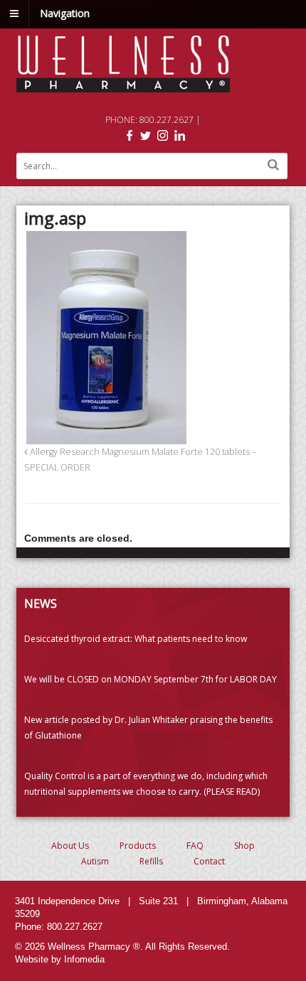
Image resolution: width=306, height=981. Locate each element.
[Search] (273, 164)
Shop (244, 846)
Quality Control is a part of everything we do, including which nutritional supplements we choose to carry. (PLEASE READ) (146, 784)
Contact (209, 861)
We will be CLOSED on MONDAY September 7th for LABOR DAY (150, 679)
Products (138, 846)
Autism (95, 861)
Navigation (65, 13)
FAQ (195, 846)
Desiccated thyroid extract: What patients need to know (135, 639)
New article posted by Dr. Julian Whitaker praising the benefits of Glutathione (148, 727)
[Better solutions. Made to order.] (123, 85)
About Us (70, 846)
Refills (151, 861)
